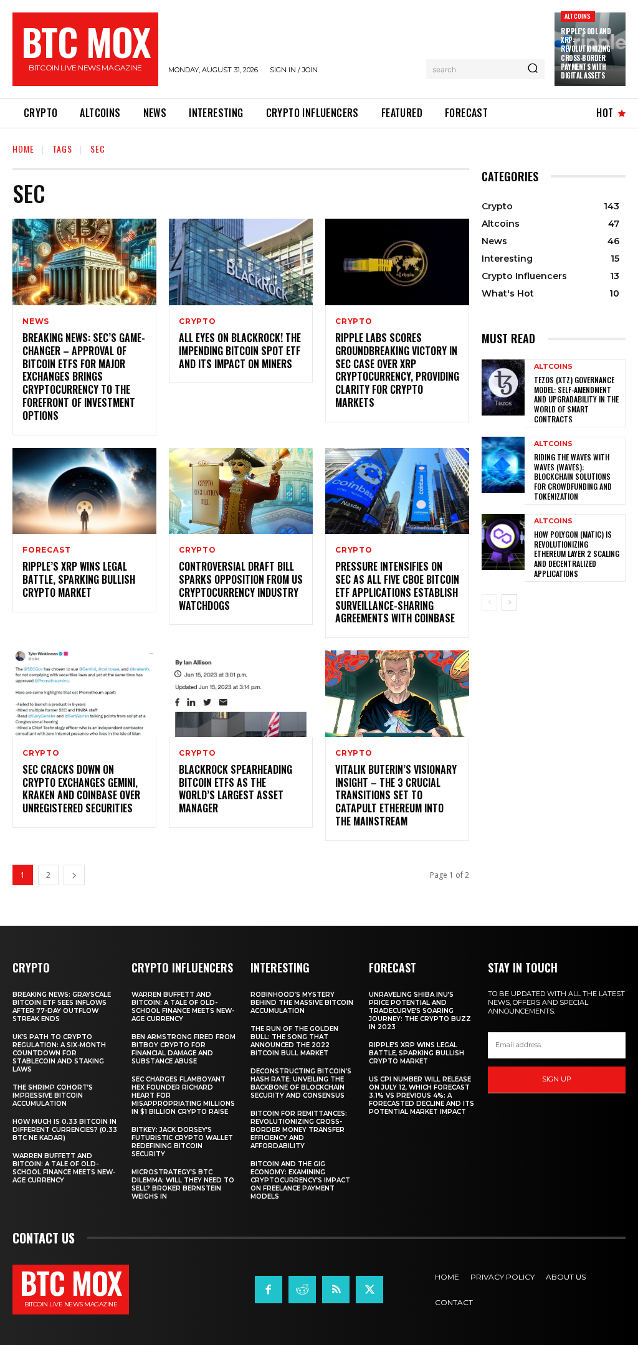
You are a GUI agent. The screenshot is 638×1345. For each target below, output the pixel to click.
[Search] (533, 69)
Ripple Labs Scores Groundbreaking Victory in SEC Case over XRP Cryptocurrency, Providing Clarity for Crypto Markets (397, 370)
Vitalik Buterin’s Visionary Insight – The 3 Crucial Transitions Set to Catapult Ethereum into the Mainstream (396, 795)
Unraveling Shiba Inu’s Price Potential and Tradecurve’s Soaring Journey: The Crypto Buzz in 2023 (420, 1011)
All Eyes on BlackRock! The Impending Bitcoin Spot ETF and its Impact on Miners (240, 350)
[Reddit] (302, 1289)
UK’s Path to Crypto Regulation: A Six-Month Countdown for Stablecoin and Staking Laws (59, 1053)
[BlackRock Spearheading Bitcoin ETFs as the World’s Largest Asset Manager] (241, 693)
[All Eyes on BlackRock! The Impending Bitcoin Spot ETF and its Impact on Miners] (241, 262)
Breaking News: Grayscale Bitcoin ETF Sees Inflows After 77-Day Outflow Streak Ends (61, 1007)
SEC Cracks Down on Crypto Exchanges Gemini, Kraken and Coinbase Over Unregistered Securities (81, 788)
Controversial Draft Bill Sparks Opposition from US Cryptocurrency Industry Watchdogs (241, 585)
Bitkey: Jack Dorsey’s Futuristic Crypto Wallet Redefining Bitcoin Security (182, 1142)
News (35, 321)
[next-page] (74, 875)
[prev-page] (489, 602)
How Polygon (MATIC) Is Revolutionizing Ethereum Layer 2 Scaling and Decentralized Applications (576, 553)
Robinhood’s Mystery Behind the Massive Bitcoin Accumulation (301, 1003)
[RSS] (336, 1289)
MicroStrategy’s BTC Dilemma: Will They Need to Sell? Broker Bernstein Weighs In (182, 1184)
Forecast (46, 550)
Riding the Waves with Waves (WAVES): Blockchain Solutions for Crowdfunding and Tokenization (573, 476)
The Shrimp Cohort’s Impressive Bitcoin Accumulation (52, 1095)
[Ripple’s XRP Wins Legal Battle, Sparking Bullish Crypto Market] (84, 491)
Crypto (197, 321)
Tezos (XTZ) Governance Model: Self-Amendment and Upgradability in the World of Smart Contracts (576, 399)
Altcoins (577, 16)
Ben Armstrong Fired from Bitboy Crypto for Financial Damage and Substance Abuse (183, 1049)
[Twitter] (369, 1289)
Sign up (556, 1079)
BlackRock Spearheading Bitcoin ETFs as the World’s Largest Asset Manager (235, 788)
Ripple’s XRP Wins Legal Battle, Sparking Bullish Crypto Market (78, 579)
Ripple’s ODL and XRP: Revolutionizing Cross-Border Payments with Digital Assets (586, 53)
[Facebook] (268, 1289)
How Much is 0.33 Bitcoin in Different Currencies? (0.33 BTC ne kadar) (64, 1130)
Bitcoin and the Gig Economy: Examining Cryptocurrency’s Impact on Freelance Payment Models (300, 1180)
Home (23, 148)
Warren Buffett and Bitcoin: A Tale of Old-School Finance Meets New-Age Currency (63, 1168)
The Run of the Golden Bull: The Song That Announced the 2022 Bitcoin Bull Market (294, 1041)
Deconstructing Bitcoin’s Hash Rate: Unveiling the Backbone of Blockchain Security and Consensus (300, 1083)
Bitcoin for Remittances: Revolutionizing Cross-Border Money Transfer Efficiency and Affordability (298, 1130)
